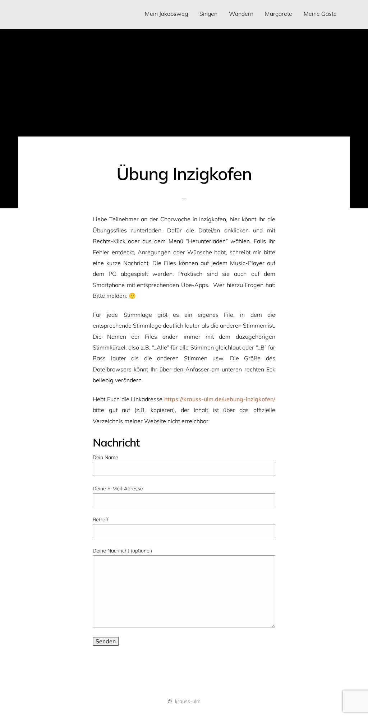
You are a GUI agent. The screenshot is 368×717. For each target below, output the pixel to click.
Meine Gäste (320, 13)
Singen (208, 13)
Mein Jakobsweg (166, 13)
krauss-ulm (188, 701)
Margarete (278, 13)
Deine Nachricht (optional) (122, 550)
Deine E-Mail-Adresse (118, 488)
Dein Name (105, 457)
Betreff (101, 519)
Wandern (241, 13)
